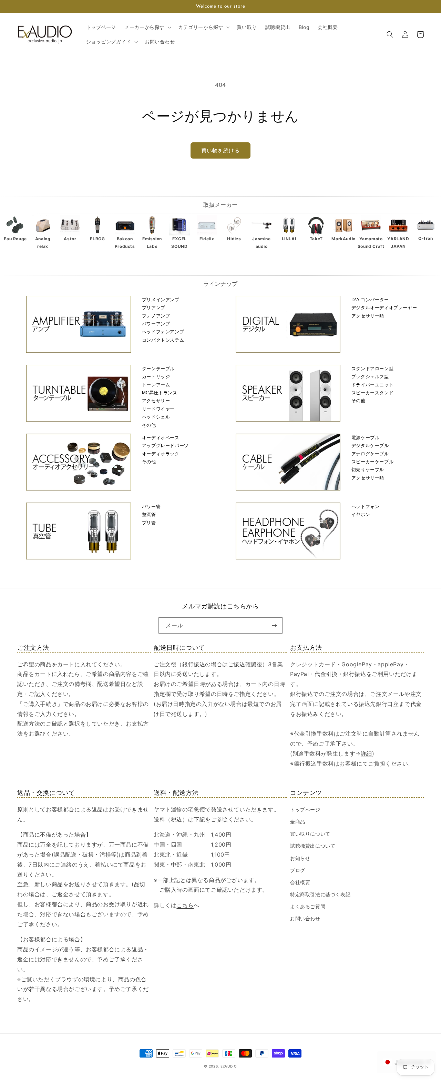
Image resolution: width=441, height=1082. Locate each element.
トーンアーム (156, 384)
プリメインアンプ (161, 299)
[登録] (274, 625)
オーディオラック (161, 453)
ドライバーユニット (372, 384)
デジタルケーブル (370, 445)
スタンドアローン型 (372, 368)
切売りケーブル (367, 469)
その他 (149, 425)
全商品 (297, 822)
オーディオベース (161, 437)
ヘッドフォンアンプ (163, 331)
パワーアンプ (156, 323)
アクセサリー (156, 400)
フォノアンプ (156, 315)
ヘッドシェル (156, 416)
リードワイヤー (158, 409)
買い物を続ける (220, 150)
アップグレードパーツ (165, 445)
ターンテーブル (158, 368)
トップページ (305, 809)
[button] (147, 27)
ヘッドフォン (365, 506)
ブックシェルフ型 (370, 376)
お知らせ (300, 858)
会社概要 (300, 882)
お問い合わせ (305, 918)
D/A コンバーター (370, 299)
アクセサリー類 (367, 315)
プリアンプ (153, 307)
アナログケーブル (370, 453)
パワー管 (151, 506)
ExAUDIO (228, 1066)
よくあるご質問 (307, 906)
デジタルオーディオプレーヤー (384, 307)
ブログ (297, 870)
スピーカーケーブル (372, 461)
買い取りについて (310, 834)
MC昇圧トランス (159, 392)
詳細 (366, 753)
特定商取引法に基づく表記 (320, 894)
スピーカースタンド (372, 392)
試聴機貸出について (312, 846)
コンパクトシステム (163, 340)
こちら (185, 905)
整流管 (149, 514)
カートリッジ (156, 376)
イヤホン (360, 514)
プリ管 (149, 522)
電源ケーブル (365, 437)
